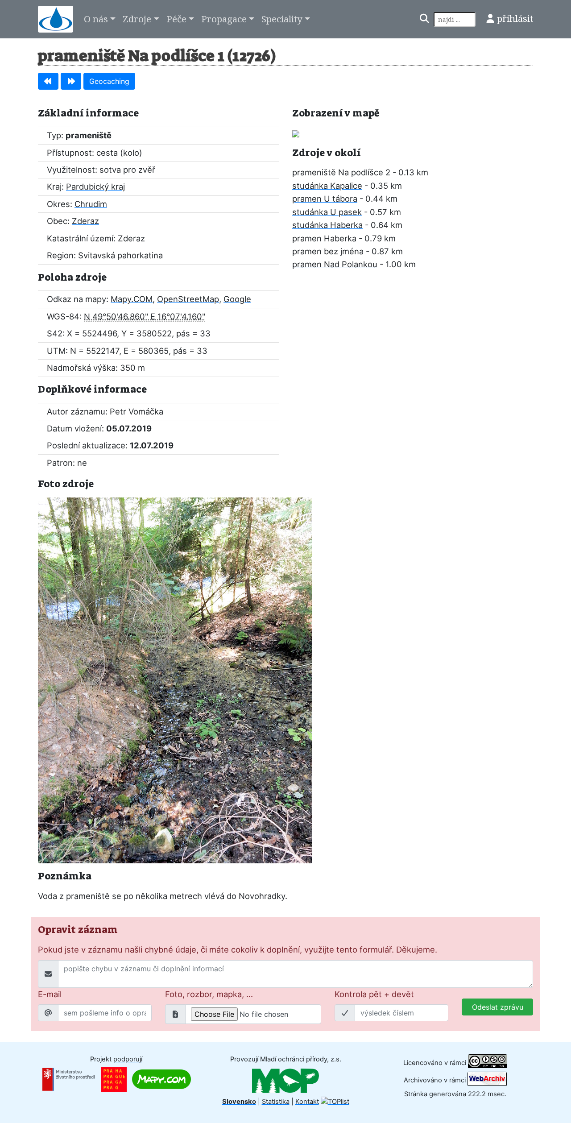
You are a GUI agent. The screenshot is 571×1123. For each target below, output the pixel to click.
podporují (127, 1059)
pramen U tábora (324, 198)
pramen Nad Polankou (334, 264)
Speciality (281, 18)
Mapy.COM (132, 299)
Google (237, 299)
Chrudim (90, 204)
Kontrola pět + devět (374, 994)
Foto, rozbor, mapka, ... (209, 994)
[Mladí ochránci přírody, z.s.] (285, 1080)
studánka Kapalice (327, 186)
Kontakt (307, 1102)
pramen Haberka (324, 238)
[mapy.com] (161, 1079)
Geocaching (109, 81)
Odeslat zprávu (497, 1007)
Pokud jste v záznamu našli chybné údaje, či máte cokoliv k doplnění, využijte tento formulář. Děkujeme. (237, 949)
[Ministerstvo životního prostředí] (69, 1079)
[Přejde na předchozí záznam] (48, 81)
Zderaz (85, 221)
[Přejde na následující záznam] (71, 81)
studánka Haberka (327, 225)
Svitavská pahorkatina (120, 255)
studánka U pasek (327, 212)
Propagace (224, 18)
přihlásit (515, 18)
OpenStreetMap (188, 299)
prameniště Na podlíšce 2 (341, 172)
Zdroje (137, 18)
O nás (96, 18)
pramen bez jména (328, 251)
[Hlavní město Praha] (113, 1079)
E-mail (50, 994)
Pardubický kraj (95, 186)
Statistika (276, 1102)
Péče (176, 18)
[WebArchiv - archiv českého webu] (487, 1080)
